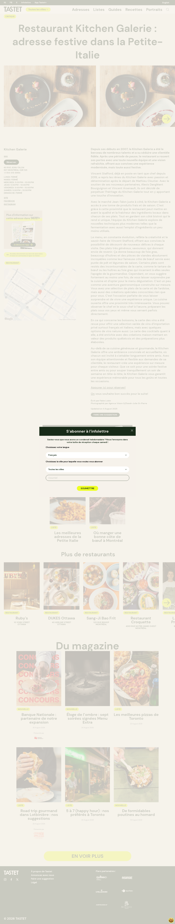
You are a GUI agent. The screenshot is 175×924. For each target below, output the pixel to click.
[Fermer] (132, 430)
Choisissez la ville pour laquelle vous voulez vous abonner (74, 462)
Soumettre (87, 488)
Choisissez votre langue (57, 447)
